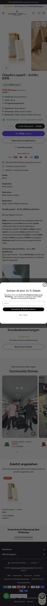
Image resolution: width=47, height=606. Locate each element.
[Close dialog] (44, 284)
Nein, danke (23, 315)
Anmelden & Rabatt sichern (23, 309)
